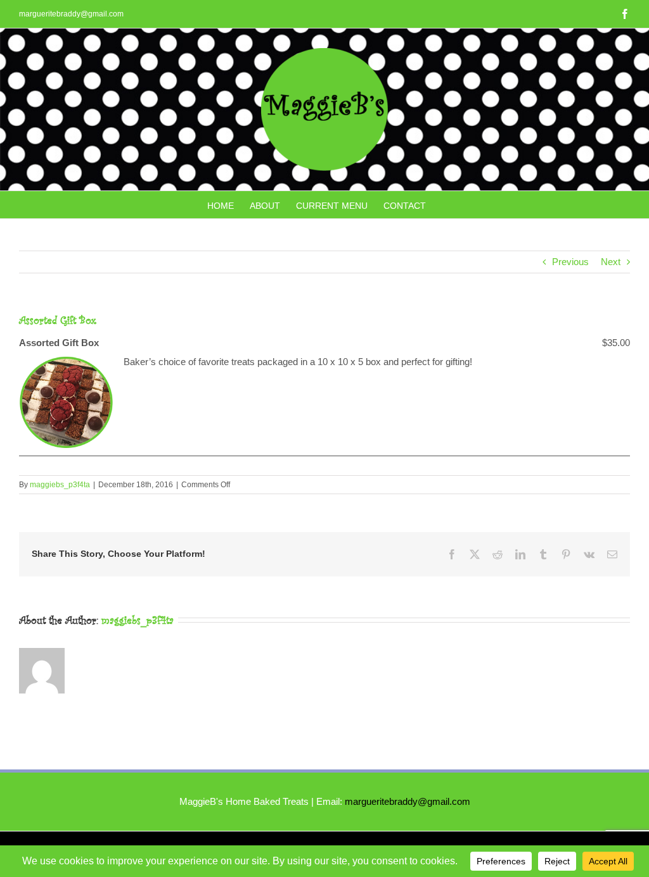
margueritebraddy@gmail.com (71, 13)
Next (610, 261)
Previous (570, 261)
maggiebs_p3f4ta (60, 484)
